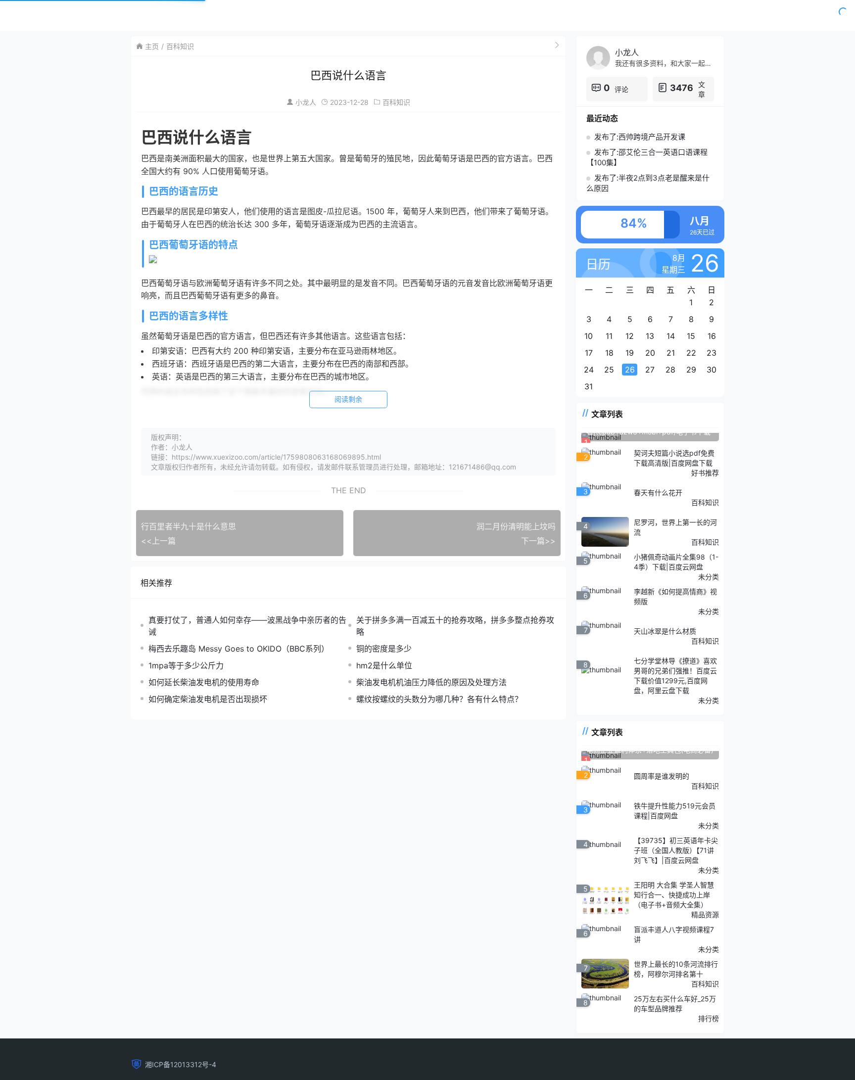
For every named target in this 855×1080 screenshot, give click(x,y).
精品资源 (705, 914)
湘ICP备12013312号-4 (180, 1064)
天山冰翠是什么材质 (665, 631)
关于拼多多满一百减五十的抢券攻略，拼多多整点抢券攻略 (455, 626)
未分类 (708, 576)
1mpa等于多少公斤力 (186, 665)
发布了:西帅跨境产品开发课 (639, 136)
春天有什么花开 (658, 492)
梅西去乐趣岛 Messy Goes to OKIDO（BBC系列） (238, 649)
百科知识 (180, 46)
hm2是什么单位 (384, 665)
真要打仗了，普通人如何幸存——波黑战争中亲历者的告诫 (247, 626)
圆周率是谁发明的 (661, 776)
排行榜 (708, 1018)
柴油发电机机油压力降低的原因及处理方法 (431, 682)
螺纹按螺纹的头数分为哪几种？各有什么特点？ (439, 699)
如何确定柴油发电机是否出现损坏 (207, 699)
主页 (152, 46)
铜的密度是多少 (384, 649)
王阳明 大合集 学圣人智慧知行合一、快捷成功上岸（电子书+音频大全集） (674, 895)
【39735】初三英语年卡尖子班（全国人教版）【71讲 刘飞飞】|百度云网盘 (676, 850)
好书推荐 (705, 473)
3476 (681, 88)
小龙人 (305, 102)
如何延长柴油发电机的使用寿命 (203, 682)
